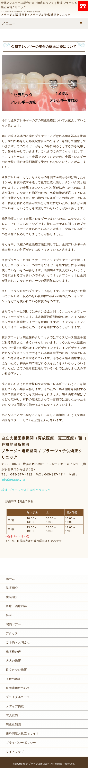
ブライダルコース (18, 697)
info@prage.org (13, 479)
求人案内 (12, 715)
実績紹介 (12, 597)
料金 (9, 615)
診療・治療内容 (16, 606)
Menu (81, 23)
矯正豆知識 (13, 724)
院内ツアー (13, 624)
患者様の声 (13, 651)
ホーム (10, 578)
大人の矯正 (13, 660)
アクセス (12, 633)
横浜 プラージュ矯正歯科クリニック (26, 489)
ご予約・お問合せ (18, 642)
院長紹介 (12, 587)
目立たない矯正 (16, 669)
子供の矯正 (13, 679)
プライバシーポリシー (21, 742)
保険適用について (18, 688)
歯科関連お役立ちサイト (22, 733)
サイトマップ (15, 751)
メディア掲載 (15, 706)
